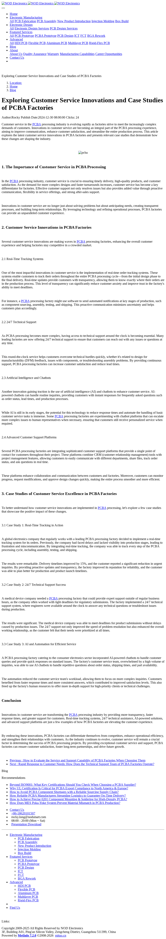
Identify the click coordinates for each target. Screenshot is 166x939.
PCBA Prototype (28, 864)
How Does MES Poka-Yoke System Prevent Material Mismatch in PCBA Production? (65, 803)
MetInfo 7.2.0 (27, 935)
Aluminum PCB (28, 893)
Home (14, 14)
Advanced (16, 882)
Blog (13, 90)
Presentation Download (26, 824)
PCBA (36, 124)
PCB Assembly (27, 842)
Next (82, 764)
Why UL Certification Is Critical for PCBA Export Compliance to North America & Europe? (69, 788)
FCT (21, 875)
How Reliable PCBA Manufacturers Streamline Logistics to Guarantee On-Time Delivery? (68, 795)
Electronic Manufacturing (26, 834)
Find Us (15, 907)
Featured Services (21, 856)
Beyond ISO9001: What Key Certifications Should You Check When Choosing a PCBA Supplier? (73, 784)
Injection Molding (29, 849)
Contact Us (17, 809)
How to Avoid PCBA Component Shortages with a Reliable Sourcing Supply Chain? (64, 792)
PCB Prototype (27, 860)
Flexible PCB (26, 889)
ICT (20, 871)
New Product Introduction (34, 845)
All (12, 21)
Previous (77, 760)
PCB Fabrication (28, 838)
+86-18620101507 (23, 813)
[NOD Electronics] (83, 3)
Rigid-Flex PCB (28, 900)
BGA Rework (27, 878)
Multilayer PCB (28, 896)
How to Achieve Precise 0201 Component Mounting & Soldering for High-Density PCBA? (68, 799)
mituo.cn (60, 935)
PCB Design (26, 867)
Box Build (24, 853)
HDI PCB (24, 885)
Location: (16, 83)
